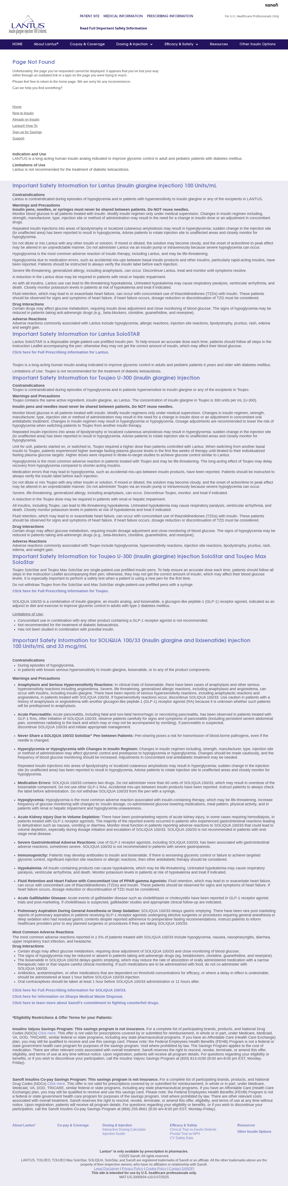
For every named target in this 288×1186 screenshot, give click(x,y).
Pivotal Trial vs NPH (185, 1133)
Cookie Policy (156, 1168)
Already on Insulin (25, 119)
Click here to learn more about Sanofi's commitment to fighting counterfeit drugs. (85, 1003)
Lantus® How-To (25, 126)
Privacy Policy (132, 1168)
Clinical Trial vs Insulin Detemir (193, 1129)
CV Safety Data (181, 1138)
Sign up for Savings (27, 132)
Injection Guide (113, 1133)
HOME (17, 44)
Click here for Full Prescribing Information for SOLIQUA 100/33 (68, 990)
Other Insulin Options (258, 44)
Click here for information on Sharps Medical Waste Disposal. (67, 996)
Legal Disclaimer (106, 1168)
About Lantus (46, 44)
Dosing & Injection (132, 44)
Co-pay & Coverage (87, 44)
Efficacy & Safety (179, 44)
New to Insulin (23, 113)
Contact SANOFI (181, 1168)
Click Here (47, 1033)
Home (17, 107)
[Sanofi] (271, 5)
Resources (219, 44)
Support (18, 138)
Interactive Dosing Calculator (124, 1129)
